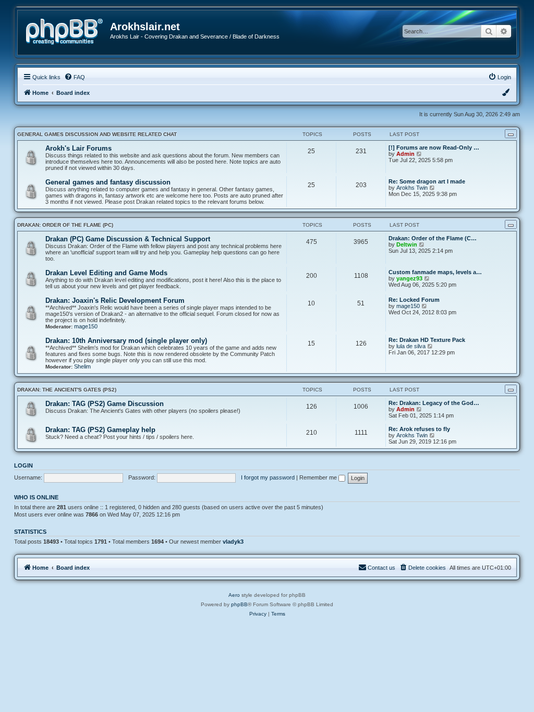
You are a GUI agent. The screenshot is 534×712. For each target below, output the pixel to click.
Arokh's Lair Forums (78, 148)
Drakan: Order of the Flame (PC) (65, 225)
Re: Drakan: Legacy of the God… (434, 403)
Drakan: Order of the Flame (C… (433, 238)
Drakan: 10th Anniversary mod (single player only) (126, 341)
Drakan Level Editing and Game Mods (106, 273)
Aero (234, 595)
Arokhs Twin (412, 188)
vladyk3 (233, 541)
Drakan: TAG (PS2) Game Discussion (104, 404)
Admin (405, 154)
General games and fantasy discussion (108, 182)
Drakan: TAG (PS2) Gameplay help (100, 430)
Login (23, 465)
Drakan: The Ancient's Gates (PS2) (66, 389)
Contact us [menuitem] (381, 567)
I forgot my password (268, 477)
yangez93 (409, 278)
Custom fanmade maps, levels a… (435, 272)
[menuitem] (74, 77)
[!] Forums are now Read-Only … (434, 147)
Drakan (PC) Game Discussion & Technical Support (127, 239)
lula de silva (411, 346)
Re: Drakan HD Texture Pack (427, 340)
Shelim (82, 366)
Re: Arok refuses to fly (419, 429)
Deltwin (406, 244)
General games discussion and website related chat (97, 134)
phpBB (239, 604)
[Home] (68, 30)
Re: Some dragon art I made (427, 181)
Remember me (318, 477)
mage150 (86, 326)
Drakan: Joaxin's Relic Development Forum (115, 300)
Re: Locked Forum (414, 300)
